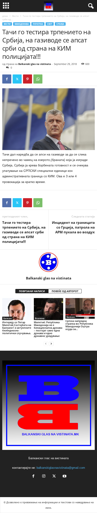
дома (5, 15)
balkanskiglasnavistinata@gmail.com (61, 467)
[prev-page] (46, 343)
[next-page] (51, 343)
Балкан (7, 318)
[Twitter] (17, 79)
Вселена (39, 318)
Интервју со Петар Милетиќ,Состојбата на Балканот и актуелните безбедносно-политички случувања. (16, 328)
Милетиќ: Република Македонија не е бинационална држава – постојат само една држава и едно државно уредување (48, 329)
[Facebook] (6, 79)
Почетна (38, 23)
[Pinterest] (27, 79)
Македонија (22, 23)
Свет (49, 23)
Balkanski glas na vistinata (34, 64)
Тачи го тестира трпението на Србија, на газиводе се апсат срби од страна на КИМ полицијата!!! (24, 232)
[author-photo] (48, 263)
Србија (60, 23)
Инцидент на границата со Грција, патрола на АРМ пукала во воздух (73, 227)
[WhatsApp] (37, 79)
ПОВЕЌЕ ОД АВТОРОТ (65, 291)
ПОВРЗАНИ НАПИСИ (32, 291)
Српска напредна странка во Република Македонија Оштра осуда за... (79, 325)
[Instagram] (44, 476)
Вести (15, 15)
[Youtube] (64, 476)
